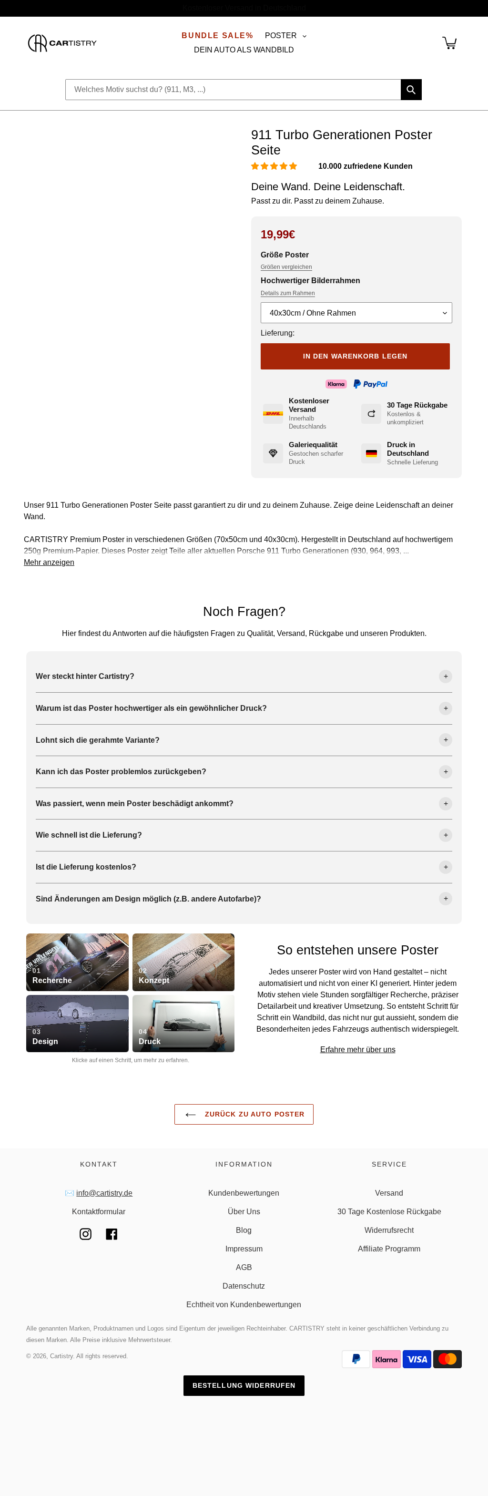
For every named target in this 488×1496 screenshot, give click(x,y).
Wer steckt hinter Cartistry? (85, 676)
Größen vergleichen (286, 267)
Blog (244, 1230)
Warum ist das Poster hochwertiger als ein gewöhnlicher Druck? (151, 708)
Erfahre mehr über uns (358, 1049)
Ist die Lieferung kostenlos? (86, 867)
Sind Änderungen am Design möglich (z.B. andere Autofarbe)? (148, 899)
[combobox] (243, 89)
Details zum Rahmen (288, 293)
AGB (244, 1267)
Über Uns (244, 1212)
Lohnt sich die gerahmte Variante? (98, 740)
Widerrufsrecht (389, 1230)
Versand (389, 1193)
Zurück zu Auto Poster (254, 1114)
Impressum (244, 1249)
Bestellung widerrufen (244, 1385)
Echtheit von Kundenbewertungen (243, 1305)
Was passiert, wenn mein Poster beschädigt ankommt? (135, 803)
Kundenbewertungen (243, 1193)
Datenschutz (244, 1286)
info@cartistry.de (104, 1193)
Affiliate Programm (389, 1249)
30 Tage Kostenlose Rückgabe (389, 1212)
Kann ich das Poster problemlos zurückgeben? (121, 772)
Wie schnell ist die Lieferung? (89, 835)
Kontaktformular (98, 1212)
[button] (275, 166)
